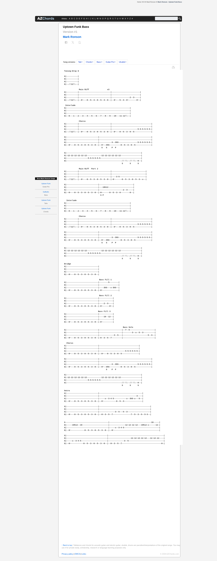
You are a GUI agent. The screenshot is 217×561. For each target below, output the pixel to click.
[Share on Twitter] (73, 42)
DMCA (77, 554)
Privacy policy (67, 554)
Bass (99, 62)
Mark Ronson (72, 36)
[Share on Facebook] (66, 42)
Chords (89, 62)
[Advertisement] (46, 60)
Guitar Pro (110, 62)
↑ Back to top (67, 545)
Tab (79, 62)
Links (84, 554)
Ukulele (122, 62)
